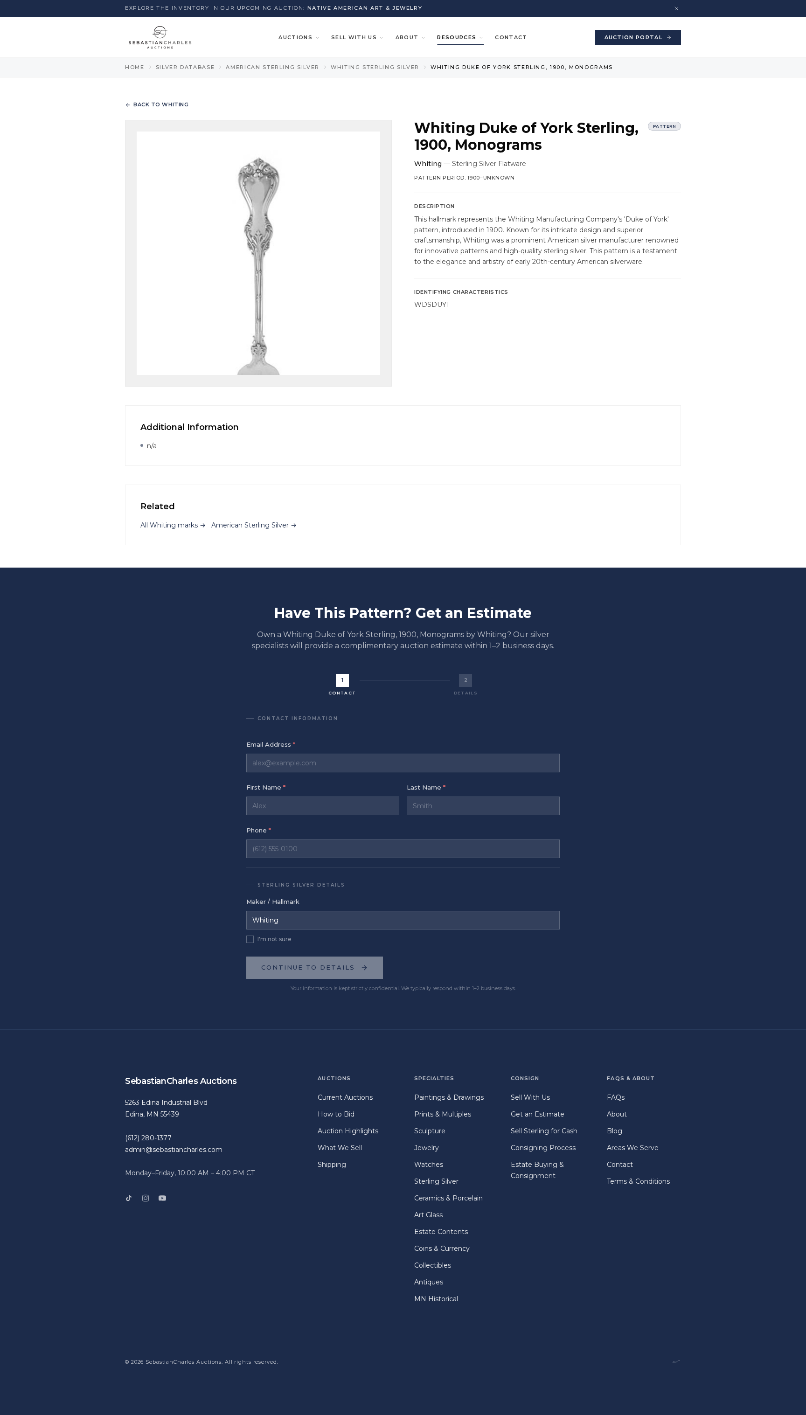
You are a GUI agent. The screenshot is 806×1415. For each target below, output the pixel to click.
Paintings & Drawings (449, 1097)
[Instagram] (145, 1198)
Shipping (332, 1164)
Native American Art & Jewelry (365, 8)
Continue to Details (308, 967)
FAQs (616, 1097)
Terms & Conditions (638, 1181)
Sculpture (429, 1131)
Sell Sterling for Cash (544, 1131)
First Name (265, 787)
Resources (456, 37)
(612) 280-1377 (148, 1138)
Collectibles (432, 1265)
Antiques (428, 1282)
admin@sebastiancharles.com (173, 1149)
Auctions (295, 37)
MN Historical (436, 1299)
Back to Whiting (160, 104)
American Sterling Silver (273, 67)
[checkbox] (250, 939)
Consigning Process (543, 1148)
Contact (511, 37)
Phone (258, 830)
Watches (428, 1164)
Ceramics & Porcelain (448, 1198)
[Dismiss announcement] (676, 8)
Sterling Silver (436, 1181)
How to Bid (336, 1114)
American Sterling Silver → (254, 525)
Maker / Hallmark (272, 901)
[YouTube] (162, 1198)
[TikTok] (128, 1198)
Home (135, 67)
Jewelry (426, 1148)
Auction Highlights (348, 1131)
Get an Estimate (537, 1114)
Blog (614, 1131)
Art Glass (428, 1215)
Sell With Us (354, 37)
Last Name (426, 787)
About (407, 37)
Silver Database (185, 67)
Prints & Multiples (442, 1114)
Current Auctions (345, 1097)
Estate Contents (441, 1232)
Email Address (270, 744)
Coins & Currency (442, 1248)
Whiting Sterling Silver (375, 67)
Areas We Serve (633, 1148)
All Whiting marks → (173, 525)
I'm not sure (274, 939)
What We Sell (340, 1148)
